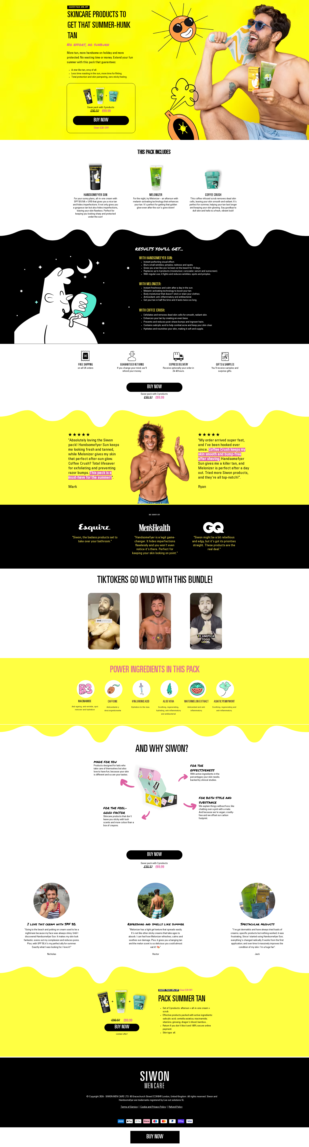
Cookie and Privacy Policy (153, 1107)
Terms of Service (129, 1107)
